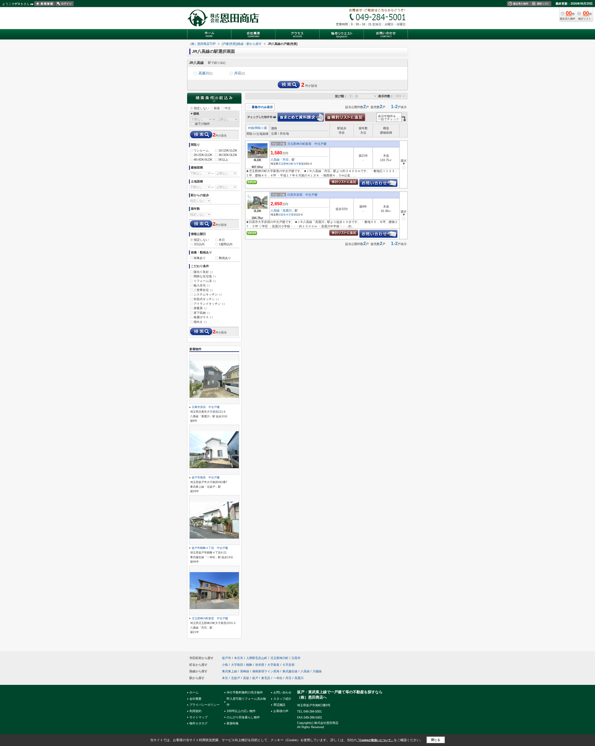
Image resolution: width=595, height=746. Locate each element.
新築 (217, 108)
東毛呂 (265, 678)
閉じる (435, 740)
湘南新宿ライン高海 (265, 671)
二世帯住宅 (203, 290)
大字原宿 (291, 214)
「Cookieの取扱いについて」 (375, 740)
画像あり (200, 258)
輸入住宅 (202, 285)
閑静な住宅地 (205, 276)
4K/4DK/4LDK (203, 159)
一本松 (277, 678)
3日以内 (199, 244)
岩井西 (259, 664)
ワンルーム (201, 150)
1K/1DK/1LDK (227, 150)
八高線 (275, 159)
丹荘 (239, 73)
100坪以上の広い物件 (241, 711)
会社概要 (195, 698)
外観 (251, 128)
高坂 (246, 678)
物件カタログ (198, 723)
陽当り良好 (203, 272)
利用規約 (195, 711)
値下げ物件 (202, 124)
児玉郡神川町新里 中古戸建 (307, 144)
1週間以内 (225, 244)
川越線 (317, 671)
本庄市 (238, 658)
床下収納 (202, 313)
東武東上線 (229, 671)
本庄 (225, 678)
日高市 (282, 214)
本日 (222, 240)
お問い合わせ (282, 692)
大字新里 (299, 163)
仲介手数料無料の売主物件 (245, 692)
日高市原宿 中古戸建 (302, 194)
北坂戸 (235, 678)
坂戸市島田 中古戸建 (206, 477)
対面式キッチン (206, 299)
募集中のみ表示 (262, 107)
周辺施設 (279, 704)
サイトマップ (198, 717)
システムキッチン (208, 294)
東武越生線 (290, 671)
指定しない (201, 108)
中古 (228, 108)
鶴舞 (249, 664)
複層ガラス (203, 317)
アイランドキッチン (209, 303)
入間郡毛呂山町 (256, 658)
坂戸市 (226, 658)
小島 (225, 664)
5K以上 (223, 159)
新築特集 (233, 723)
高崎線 (244, 671)
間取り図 (261, 128)
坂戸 (255, 678)
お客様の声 (280, 711)
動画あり (225, 258)
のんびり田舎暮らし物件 (243, 717)
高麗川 (205, 73)
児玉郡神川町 (286, 163)
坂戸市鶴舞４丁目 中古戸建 (210, 548)
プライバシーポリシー (204, 704)
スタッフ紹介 (282, 698)
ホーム (193, 692)
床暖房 (200, 308)
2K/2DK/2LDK (203, 155)
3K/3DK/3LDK (227, 155)
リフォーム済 (205, 281)
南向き (200, 322)
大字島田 (237, 664)
